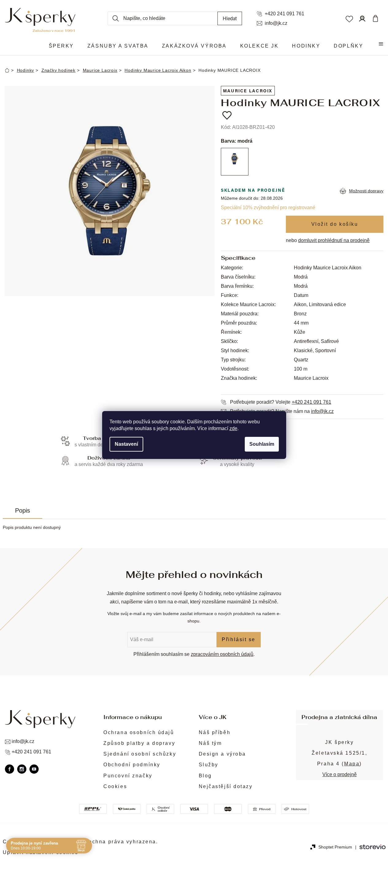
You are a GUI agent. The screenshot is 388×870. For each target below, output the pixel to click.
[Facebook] (9, 769)
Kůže (299, 332)
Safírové (330, 341)
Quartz (301, 359)
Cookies (115, 786)
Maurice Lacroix (248, 91)
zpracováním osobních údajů (222, 654)
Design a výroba (222, 753)
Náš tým (210, 743)
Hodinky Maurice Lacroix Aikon (327, 267)
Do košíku (334, 224)
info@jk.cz (276, 23)
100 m (300, 368)
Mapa (351, 763)
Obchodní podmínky (131, 764)
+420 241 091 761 (284, 13)
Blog (205, 775)
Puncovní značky (127, 775)
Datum (301, 295)
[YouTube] (34, 769)
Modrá (301, 276)
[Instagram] (21, 769)
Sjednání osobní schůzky (139, 753)
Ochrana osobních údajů (138, 732)
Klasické (303, 350)
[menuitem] (61, 46)
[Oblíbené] (349, 18)
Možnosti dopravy (366, 190)
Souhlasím (261, 444)
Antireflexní (306, 341)
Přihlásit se (238, 639)
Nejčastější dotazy (226, 786)
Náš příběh (215, 732)
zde (233, 428)
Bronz (300, 313)
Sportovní (325, 350)
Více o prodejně (339, 774)
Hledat (230, 18)
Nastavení (126, 444)
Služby (208, 764)
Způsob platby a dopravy (139, 743)
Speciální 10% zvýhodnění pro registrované (268, 207)
